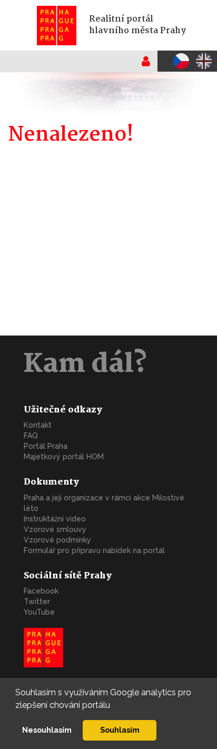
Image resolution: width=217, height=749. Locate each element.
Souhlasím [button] (120, 729)
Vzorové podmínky (57, 540)
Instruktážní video (55, 519)
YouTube (39, 612)
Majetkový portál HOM (64, 456)
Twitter (37, 601)
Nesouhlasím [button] (47, 729)
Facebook (41, 591)
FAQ (31, 435)
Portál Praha (45, 446)
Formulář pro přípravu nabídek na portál (94, 550)
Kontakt (38, 425)
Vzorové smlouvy (55, 529)
